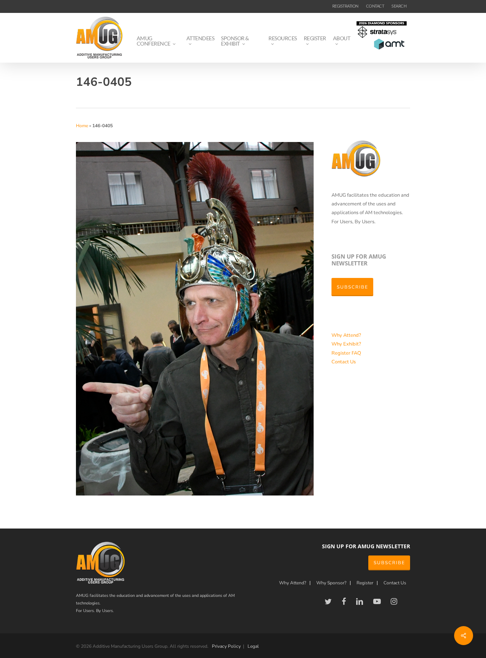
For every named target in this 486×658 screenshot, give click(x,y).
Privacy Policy (226, 646)
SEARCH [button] (398, 5)
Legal (253, 646)
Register (341, 353)
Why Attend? (346, 335)
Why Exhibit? (346, 344)
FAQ (356, 353)
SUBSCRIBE (389, 563)
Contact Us (343, 361)
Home (82, 126)
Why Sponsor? (331, 583)
